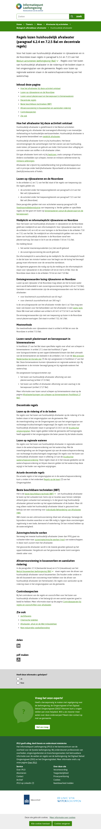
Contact (20, 776)
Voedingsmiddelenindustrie (28, 207)
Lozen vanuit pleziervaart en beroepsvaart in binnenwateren (47, 96)
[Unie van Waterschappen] (69, 799)
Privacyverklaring (61, 776)
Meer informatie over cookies (62, 817)
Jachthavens (25, 616)
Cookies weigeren (62, 823)
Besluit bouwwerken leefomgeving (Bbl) (36, 571)
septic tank (78, 308)
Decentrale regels (28, 100)
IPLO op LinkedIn (25, 783)
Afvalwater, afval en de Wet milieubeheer (38, 624)
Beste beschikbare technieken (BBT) (36, 104)
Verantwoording (60, 770)
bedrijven (52, 154)
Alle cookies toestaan (40, 823)
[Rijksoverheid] (32, 799)
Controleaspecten (28, 112)
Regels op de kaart (53, 479)
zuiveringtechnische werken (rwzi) (50, 539)
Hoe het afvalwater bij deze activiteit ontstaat (40, 88)
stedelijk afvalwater (51, 136)
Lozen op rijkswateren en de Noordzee (37, 92)
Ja (21, 679)
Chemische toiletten (29, 620)
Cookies (56, 780)
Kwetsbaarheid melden (63, 783)
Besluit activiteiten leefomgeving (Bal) (38, 60)
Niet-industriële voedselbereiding (35, 628)
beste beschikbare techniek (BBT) (41, 494)
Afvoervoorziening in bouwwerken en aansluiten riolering (45, 108)
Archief (20, 780)
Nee (22, 683)
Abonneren (21, 773)
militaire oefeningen (25, 161)
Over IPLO (32, 762)
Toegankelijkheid (60, 773)
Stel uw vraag (42, 727)
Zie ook (23, 116)
